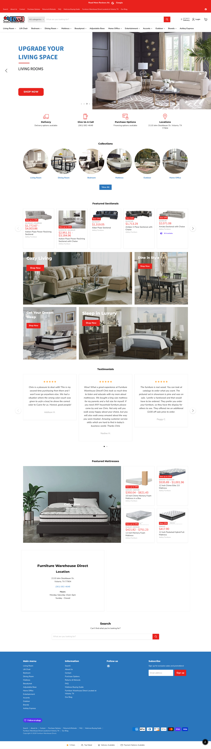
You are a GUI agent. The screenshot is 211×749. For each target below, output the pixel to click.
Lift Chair (23, 28)
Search (5, 9)
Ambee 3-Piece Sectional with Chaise (139, 228)
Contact (22, 9)
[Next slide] (204, 70)
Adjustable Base (97, 28)
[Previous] (18, 228)
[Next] (193, 228)
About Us (13, 9)
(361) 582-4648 (62, 586)
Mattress (65, 28)
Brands (171, 28)
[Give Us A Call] (86, 122)
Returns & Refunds (49, 9)
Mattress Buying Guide (72, 9)
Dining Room (51, 28)
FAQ (59, 9)
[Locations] (165, 122)
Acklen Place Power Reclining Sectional (38, 233)
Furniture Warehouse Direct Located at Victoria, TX (100, 9)
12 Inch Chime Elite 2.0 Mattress (169, 486)
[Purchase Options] (125, 122)
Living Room (9, 28)
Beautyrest (80, 28)
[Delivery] (46, 122)
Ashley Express (187, 28)
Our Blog (124, 9)
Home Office (114, 28)
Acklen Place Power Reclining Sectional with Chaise (72, 240)
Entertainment (131, 28)
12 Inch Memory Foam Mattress (135, 534)
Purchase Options (33, 9)
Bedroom (35, 28)
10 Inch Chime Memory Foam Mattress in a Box (138, 497)
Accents (147, 28)
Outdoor (159, 28)
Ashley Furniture (31, 237)
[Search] (167, 19)
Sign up (180, 672)
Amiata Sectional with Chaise (172, 226)
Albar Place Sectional (101, 227)
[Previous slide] (6, 70)
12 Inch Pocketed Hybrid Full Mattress (171, 533)
